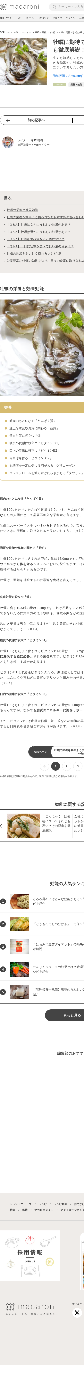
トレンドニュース (21, 1204)
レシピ (42, 1204)
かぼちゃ (44, 17)
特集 (12, 1209)
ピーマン (31, 17)
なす (20, 17)
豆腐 (81, 17)
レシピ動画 (60, 1204)
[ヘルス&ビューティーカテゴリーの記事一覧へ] (59, 84)
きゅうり (57, 17)
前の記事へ (36, 120)
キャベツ (70, 17)
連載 (25, 1209)
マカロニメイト (44, 1209)
